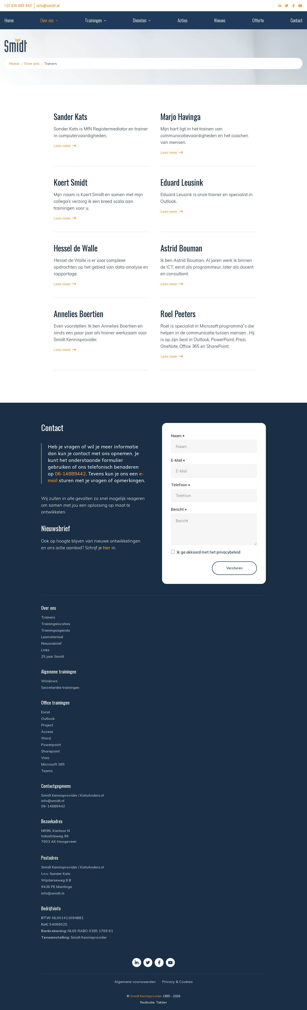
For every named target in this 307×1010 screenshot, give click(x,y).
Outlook (48, 718)
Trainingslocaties (55, 623)
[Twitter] (287, 5)
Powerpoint (51, 744)
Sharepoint (50, 751)
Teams (47, 770)
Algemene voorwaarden (135, 981)
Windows (49, 681)
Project (47, 725)
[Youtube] (300, 5)
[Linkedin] (280, 5)
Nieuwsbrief (51, 643)
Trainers (48, 617)
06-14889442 (70, 474)
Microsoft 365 (53, 764)
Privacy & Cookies (177, 981)
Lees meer (62, 145)
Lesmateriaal (52, 637)
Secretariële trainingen (60, 687)
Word (46, 738)
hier (106, 547)
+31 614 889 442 (18, 5)
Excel (45, 712)
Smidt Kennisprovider (146, 996)
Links (45, 650)
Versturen (234, 568)
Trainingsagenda (55, 630)
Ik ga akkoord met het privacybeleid (208, 552)
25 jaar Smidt (52, 656)
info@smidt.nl (48, 5)
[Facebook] (293, 5)
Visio (45, 757)
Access (47, 731)
